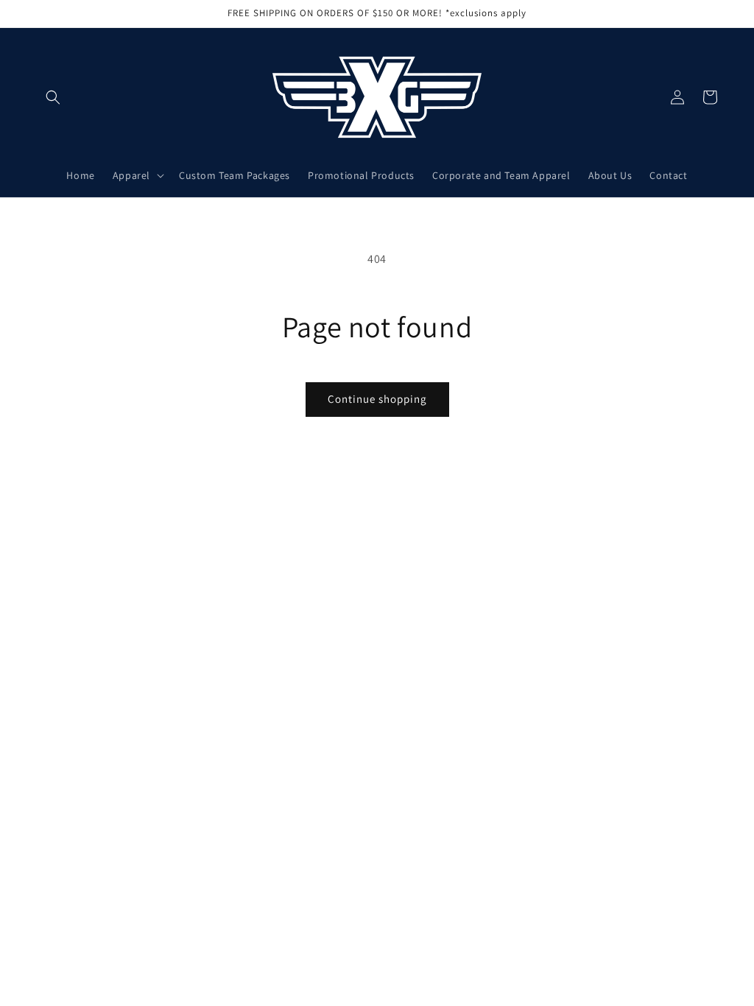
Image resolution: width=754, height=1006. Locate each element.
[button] (53, 97)
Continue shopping (377, 399)
